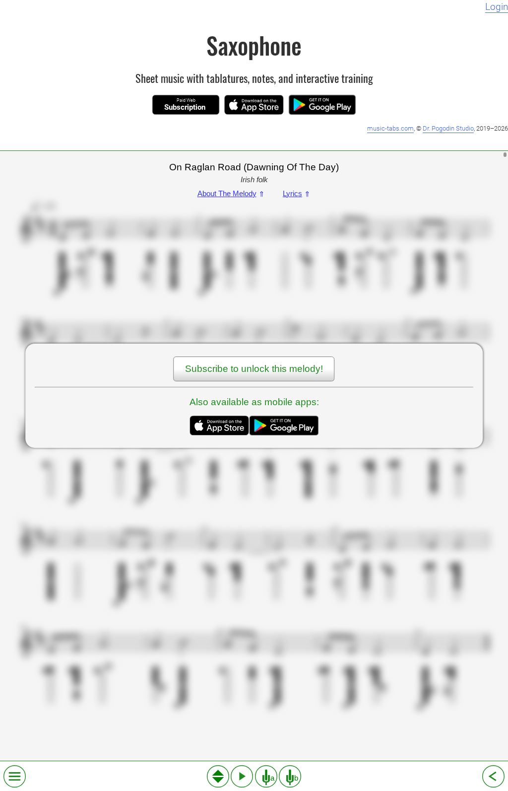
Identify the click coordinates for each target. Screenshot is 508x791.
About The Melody (231, 193)
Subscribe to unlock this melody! (254, 368)
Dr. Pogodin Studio (448, 128)
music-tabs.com (390, 128)
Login (496, 6)
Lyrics (297, 193)
